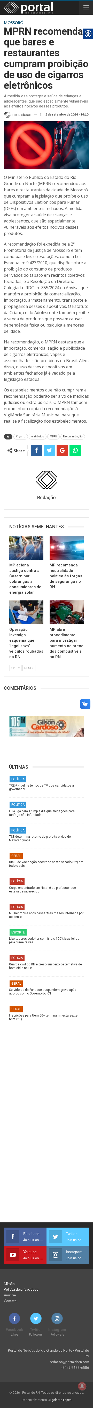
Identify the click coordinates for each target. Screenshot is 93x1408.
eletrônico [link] (37, 436)
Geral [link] (16, 856)
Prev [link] (16, 667)
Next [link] (28, 667)
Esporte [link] (18, 932)
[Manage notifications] (82, 1386)
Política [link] (18, 779)
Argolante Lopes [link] (60, 1400)
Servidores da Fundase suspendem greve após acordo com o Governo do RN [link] (42, 991)
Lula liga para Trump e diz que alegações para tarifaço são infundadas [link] (42, 813)
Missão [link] (9, 1284)
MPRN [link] (53, 436)
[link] (17, 114)
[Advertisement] (46, 1072)
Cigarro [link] (20, 436)
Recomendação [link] (72, 436)
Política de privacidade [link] (21, 1289)
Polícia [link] (17, 881)
